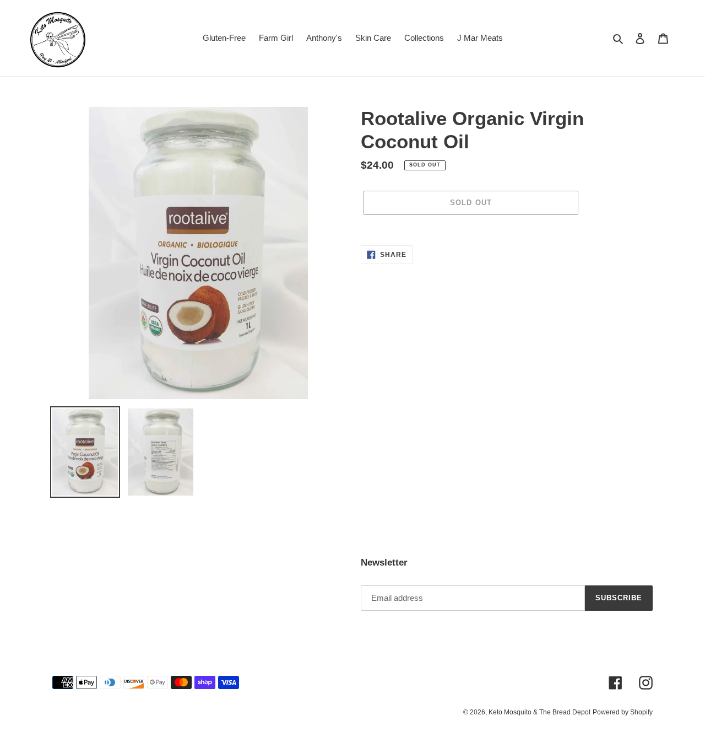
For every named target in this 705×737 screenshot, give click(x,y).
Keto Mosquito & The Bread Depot (539, 712)
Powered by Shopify (623, 712)
